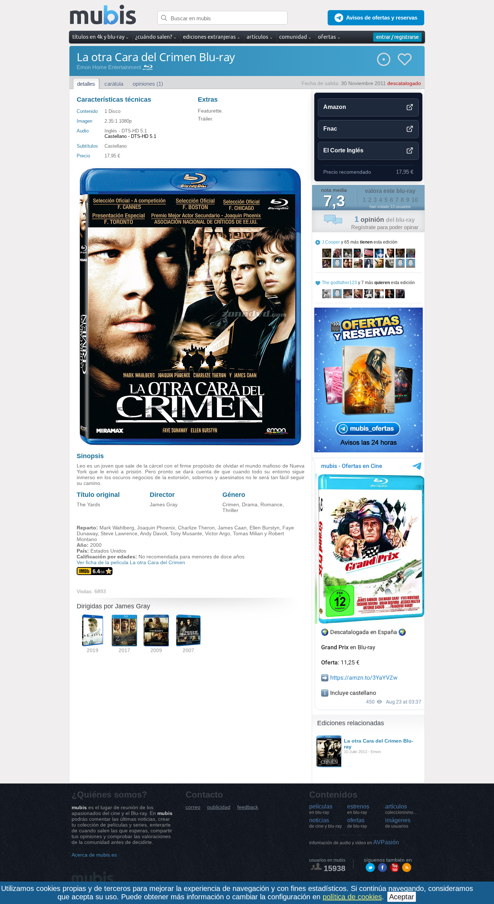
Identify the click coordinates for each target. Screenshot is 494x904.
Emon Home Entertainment (109, 67)
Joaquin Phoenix (156, 528)
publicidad (218, 807)
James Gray (164, 504)
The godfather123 (339, 282)
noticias (325, 823)
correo (193, 807)
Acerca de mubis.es (94, 855)
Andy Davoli (153, 533)
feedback (247, 807)
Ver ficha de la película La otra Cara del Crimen (131, 562)
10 (415, 200)
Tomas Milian (248, 533)
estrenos (358, 809)
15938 (334, 868)
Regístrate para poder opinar (384, 227)
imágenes (397, 823)
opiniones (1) (148, 84)
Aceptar (401, 897)
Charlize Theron (196, 528)
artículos (401, 809)
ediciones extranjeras (209, 37)
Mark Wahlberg (116, 528)
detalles (86, 84)
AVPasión (354, 842)
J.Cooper (331, 242)
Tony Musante (186, 533)
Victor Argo (217, 533)
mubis (103, 15)
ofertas (357, 823)
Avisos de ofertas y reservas (381, 17)
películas (320, 809)
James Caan (232, 528)
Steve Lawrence (119, 533)
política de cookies (352, 897)
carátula (114, 84)
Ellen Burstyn (265, 528)
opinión (384, 219)
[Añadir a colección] (383, 59)
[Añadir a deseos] (404, 59)
